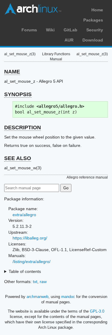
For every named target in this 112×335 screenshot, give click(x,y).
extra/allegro (24, 214)
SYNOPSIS (18, 94)
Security (94, 29)
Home (97, 9)
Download (92, 40)
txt (35, 281)
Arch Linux (32, 9)
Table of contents (25, 271)
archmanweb (37, 296)
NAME (12, 72)
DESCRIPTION (22, 127)
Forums (29, 29)
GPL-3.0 (97, 311)
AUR (69, 40)
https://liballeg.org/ (30, 238)
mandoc (68, 296)
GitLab (70, 29)
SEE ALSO (17, 158)
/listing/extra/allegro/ (31, 261)
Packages (93, 20)
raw (43, 281)
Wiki (50, 29)
